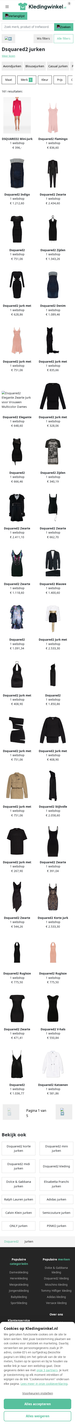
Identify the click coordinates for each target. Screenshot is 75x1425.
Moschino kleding (56, 1284)
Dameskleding (18, 1272)
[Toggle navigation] (7, 7)
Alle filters (63, 38)
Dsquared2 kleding (56, 1166)
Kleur (44, 80)
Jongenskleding (19, 1291)
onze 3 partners (47, 1370)
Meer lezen (8, 56)
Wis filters (43, 38)
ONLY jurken (19, 1226)
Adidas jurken (56, 1199)
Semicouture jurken (56, 1213)
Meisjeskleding (18, 1284)
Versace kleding (56, 1303)
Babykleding (19, 1297)
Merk (26, 80)
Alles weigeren (37, 1416)
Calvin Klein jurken (18, 1213)
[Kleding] (8, 38)
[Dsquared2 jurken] (64, 1112)
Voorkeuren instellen (37, 1393)
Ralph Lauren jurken (18, 1199)
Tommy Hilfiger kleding (56, 1291)
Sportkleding (19, 1303)
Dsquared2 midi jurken (18, 1166)
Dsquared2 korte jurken (19, 1148)
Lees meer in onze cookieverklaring (44, 1384)
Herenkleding (19, 1278)
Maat (8, 80)
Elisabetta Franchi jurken (56, 1184)
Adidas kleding (56, 1297)
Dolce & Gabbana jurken (18, 1184)
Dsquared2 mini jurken (56, 1148)
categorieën (19, 1264)
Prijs (59, 80)
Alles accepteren (37, 1404)
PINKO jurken (56, 1226)
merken (64, 1259)
